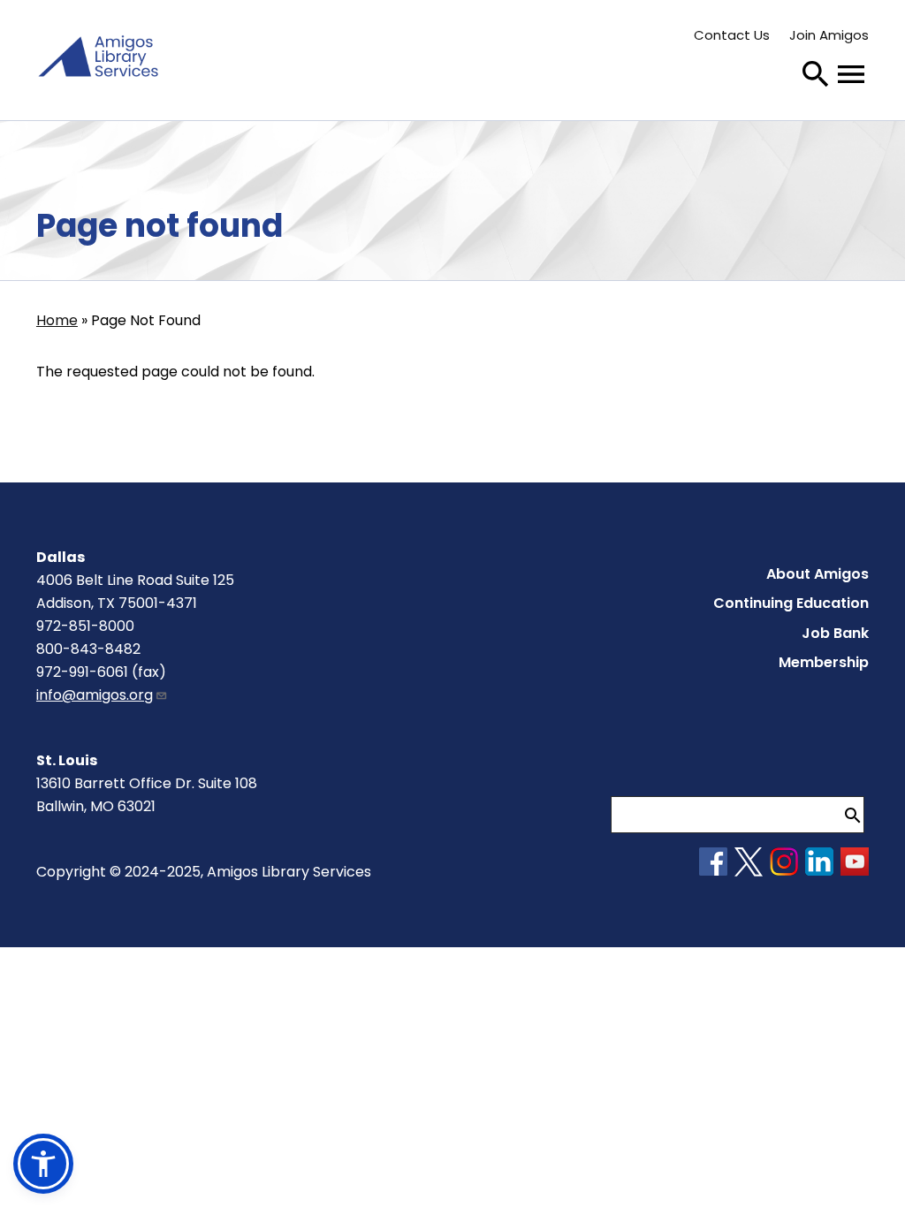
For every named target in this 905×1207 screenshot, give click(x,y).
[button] (43, 1163)
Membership (824, 662)
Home (57, 320)
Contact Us (732, 35)
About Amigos (817, 574)
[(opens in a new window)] (713, 871)
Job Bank (835, 633)
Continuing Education (791, 603)
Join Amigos (829, 35)
